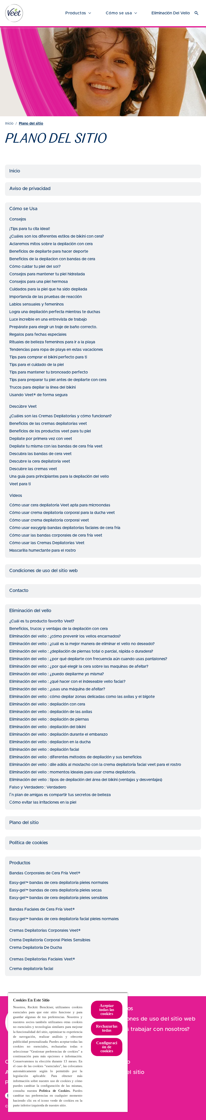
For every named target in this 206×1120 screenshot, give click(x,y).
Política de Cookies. (54, 1091)
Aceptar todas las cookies (106, 1009)
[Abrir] (196, 13)
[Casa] (14, 13)
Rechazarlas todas (106, 1028)
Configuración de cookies (106, 1047)
